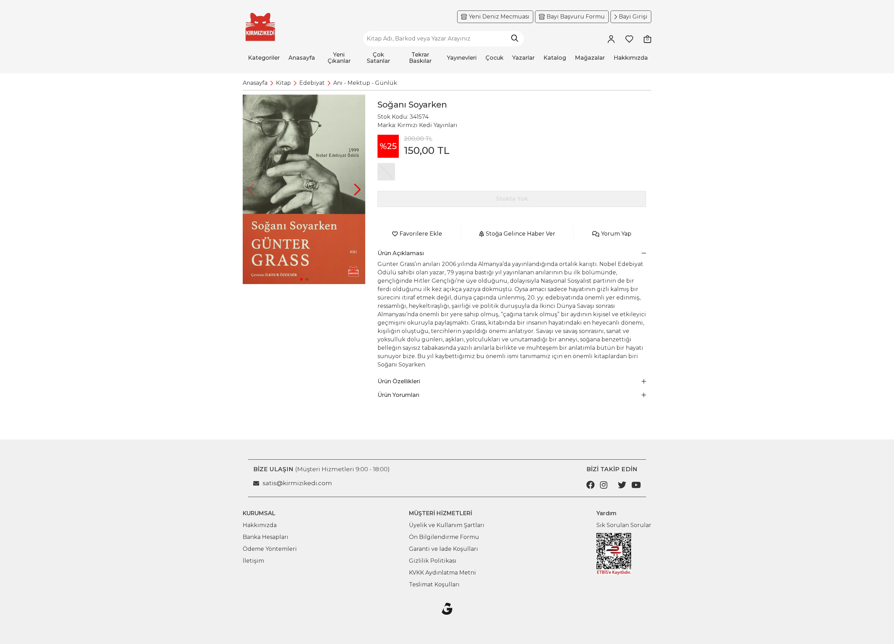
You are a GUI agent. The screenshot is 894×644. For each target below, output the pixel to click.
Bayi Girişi (633, 16)
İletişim (253, 560)
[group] (304, 189)
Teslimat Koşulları (434, 584)
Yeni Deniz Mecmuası (499, 16)
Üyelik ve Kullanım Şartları (446, 525)
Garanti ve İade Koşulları (443, 549)
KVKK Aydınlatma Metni (442, 572)
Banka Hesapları (265, 537)
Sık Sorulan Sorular (623, 525)
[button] (357, 190)
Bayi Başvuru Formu (576, 16)
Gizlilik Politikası (432, 560)
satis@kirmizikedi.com (297, 483)
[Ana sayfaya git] (260, 27)
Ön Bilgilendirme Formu (444, 537)
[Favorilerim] (629, 39)
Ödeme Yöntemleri (270, 549)
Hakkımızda (260, 525)
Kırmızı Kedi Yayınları (427, 125)
